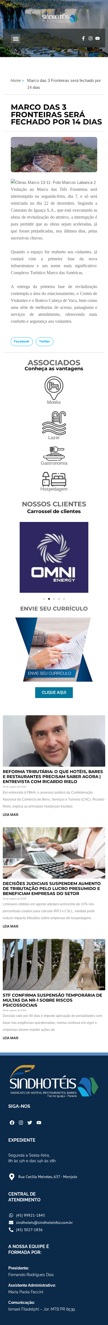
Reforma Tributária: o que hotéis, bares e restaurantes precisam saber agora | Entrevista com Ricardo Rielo (53, 776)
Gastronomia (54, 463)
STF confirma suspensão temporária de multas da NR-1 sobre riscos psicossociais (52, 1000)
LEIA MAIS (10, 815)
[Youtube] (97, 38)
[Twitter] (30, 1122)
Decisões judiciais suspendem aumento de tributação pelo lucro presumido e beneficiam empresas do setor (52, 888)
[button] (15, 38)
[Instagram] (90, 38)
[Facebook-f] (83, 38)
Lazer (54, 437)
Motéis (54, 402)
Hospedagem (54, 489)
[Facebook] (12, 1122)
